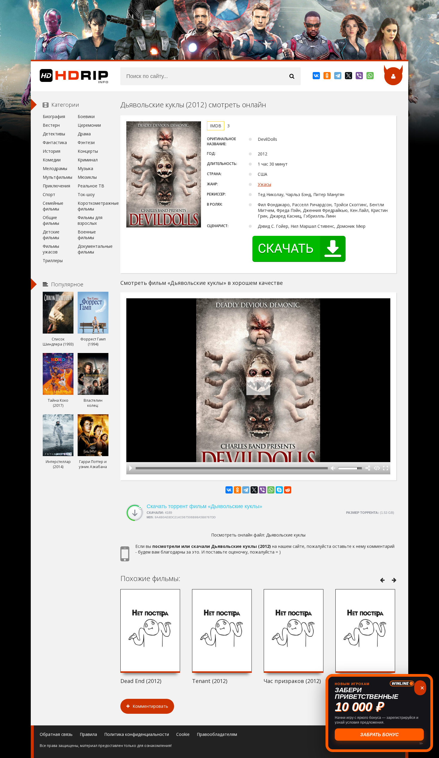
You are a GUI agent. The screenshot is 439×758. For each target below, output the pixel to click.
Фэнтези (86, 142)
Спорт (49, 194)
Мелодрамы (55, 168)
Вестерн (51, 125)
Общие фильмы (51, 220)
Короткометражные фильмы (93, 206)
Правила (88, 734)
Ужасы (264, 184)
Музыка (85, 168)
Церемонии (89, 125)
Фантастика (55, 142)
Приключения (56, 186)
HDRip (69, 76)
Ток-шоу (86, 194)
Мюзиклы (87, 177)
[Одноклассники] (327, 77)
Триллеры (53, 260)
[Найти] (292, 76)
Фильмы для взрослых (90, 220)
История (51, 151)
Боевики (86, 116)
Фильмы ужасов (51, 249)
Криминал (88, 160)
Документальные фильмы (93, 249)
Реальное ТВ (91, 186)
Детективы (54, 134)
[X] (349, 77)
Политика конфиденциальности (136, 734)
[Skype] (279, 489)
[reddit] (287, 489)
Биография (54, 116)
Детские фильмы (51, 234)
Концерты (88, 151)
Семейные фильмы (53, 206)
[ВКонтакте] (317, 77)
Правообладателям (217, 734)
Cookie (183, 734)
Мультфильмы (57, 177)
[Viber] (360, 77)
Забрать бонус (379, 734)
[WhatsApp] (370, 77)
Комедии (52, 160)
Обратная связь (56, 734)
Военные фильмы (87, 234)
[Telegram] (338, 77)
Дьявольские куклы (286, 535)
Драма (84, 134)
